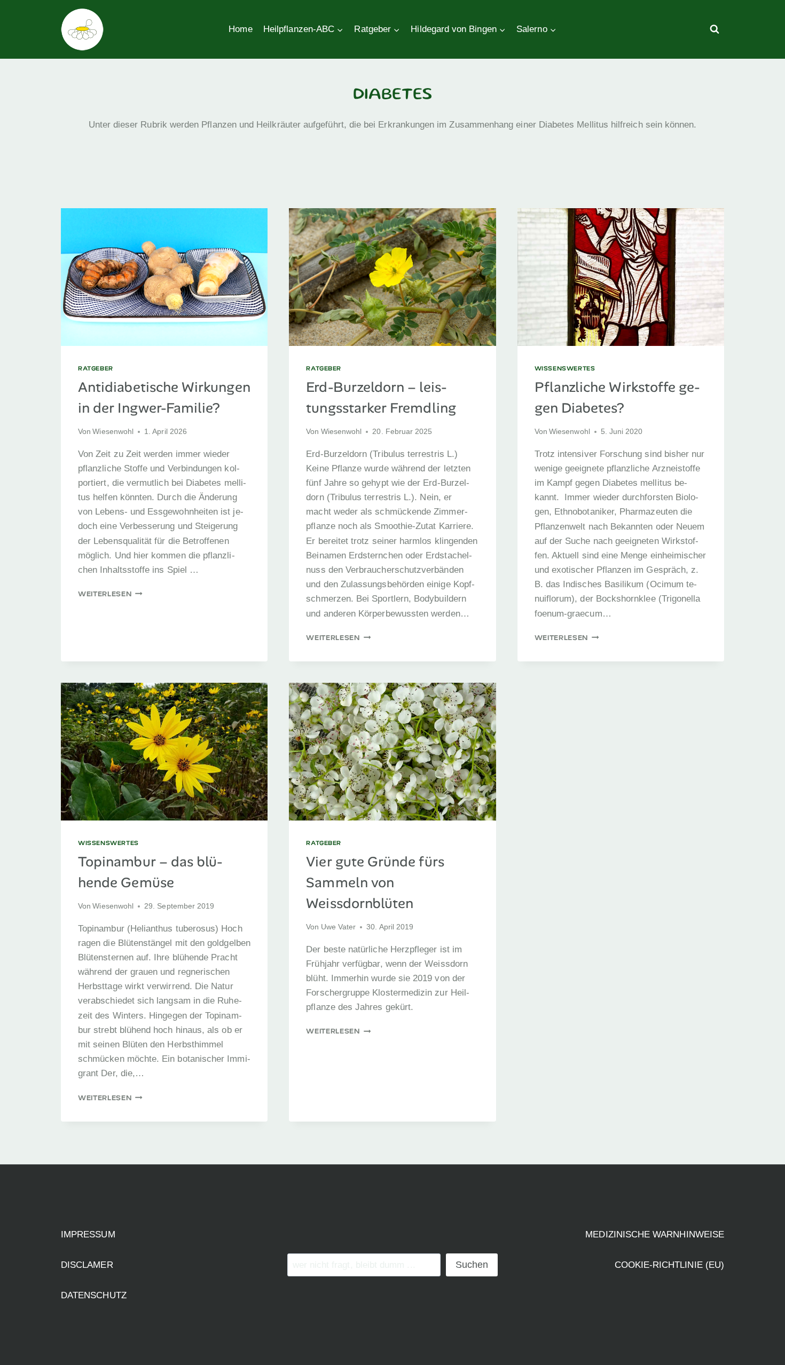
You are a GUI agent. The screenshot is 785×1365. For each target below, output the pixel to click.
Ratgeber (95, 368)
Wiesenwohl (113, 432)
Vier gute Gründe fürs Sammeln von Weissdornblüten (375, 882)
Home (240, 29)
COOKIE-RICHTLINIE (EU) (670, 1265)
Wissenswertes (565, 368)
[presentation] (164, 277)
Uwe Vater (338, 927)
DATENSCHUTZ (94, 1295)
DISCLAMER (87, 1265)
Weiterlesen (110, 593)
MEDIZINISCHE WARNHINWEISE (654, 1234)
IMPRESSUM (88, 1234)
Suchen (472, 1264)
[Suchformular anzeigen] (714, 29)
